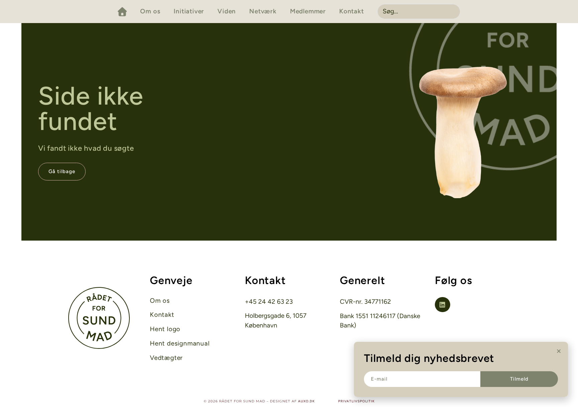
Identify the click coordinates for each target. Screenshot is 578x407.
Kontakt (351, 11)
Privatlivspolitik (356, 401)
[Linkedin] (442, 304)
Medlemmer (308, 11)
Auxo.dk (306, 401)
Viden (226, 11)
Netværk (263, 11)
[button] (558, 351)
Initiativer (189, 11)
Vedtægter (166, 358)
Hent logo (165, 329)
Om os (150, 11)
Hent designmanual (180, 343)
